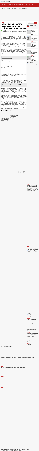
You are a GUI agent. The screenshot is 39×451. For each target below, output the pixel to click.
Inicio (2, 4)
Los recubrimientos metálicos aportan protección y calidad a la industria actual (32, 186)
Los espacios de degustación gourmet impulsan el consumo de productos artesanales (32, 320)
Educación (32, 41)
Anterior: (12, 107)
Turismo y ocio (27, 4)
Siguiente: (9, 108)
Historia (32, 55)
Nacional (3, 6)
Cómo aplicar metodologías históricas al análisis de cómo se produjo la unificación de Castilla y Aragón (17, 407)
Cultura (23, 4)
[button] (37, 4)
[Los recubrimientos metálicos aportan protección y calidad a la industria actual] (32, 154)
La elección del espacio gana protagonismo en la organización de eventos (5, 119)
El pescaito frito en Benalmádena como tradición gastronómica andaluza (32, 334)
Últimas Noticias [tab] (30, 25)
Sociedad (32, 4)
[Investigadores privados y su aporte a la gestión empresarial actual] (22, 140)
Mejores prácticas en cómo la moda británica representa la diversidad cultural (34, 38)
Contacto (6, 6)
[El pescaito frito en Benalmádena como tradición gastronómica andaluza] (31, 330)
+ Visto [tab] (35, 25)
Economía (9, 4)
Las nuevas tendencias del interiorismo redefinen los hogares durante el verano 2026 (32, 311)
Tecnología (13, 4)
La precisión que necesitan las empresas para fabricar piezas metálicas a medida (32, 124)
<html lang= (29, 344)
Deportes (19, 4)
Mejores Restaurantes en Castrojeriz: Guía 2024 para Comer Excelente (31, 340)
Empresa (3, 22)
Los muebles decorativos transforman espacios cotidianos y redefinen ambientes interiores (32, 248)
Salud (17, 4)
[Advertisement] (19, 15)
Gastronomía (28, 318)
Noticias (5, 4)
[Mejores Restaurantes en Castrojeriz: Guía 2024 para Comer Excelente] (30, 336)
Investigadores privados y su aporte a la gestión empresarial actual (22, 172)
